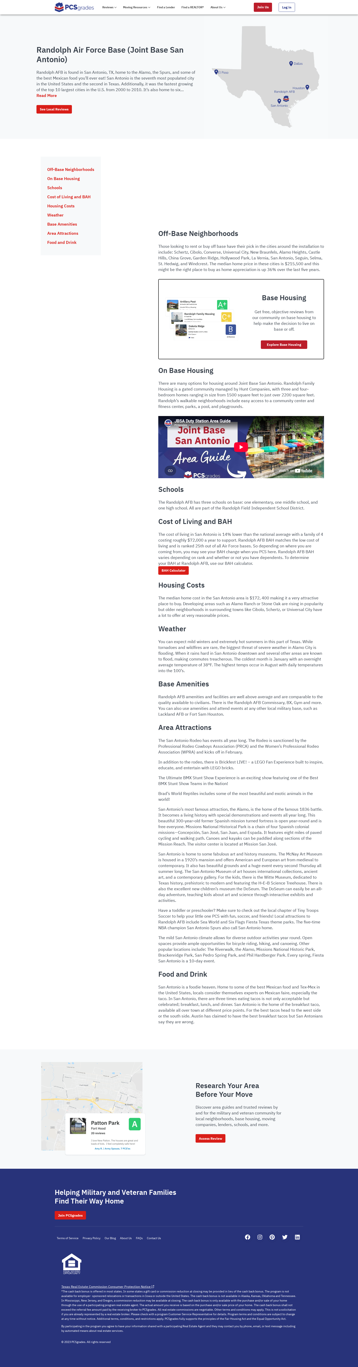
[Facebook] (248, 1237)
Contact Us (154, 1238)
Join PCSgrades (70, 1215)
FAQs (139, 1238)
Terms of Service (68, 1238)
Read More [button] (46, 95)
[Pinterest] (272, 1237)
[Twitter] (285, 1237)
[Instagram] (260, 1237)
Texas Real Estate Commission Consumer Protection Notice (106, 1287)
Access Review (210, 1138)
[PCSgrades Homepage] (74, 7)
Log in (286, 7)
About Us (126, 1238)
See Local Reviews (54, 109)
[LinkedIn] (297, 1237)
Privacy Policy (91, 1238)
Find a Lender (166, 7)
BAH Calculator (173, 570)
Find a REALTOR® (192, 7)
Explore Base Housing (284, 344)
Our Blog (110, 1238)
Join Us (263, 7)
